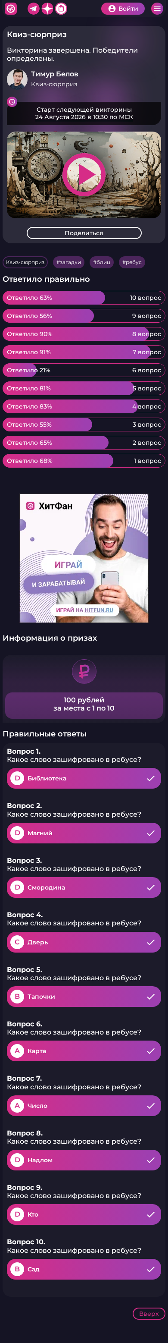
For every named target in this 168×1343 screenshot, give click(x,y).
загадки (70, 262)
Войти (128, 9)
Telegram (34, 9)
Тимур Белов (54, 74)
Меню (157, 9)
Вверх (149, 1314)
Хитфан (11, 9)
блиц (103, 262)
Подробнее (84, 113)
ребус (134, 262)
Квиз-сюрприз (25, 262)
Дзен (47, 9)
